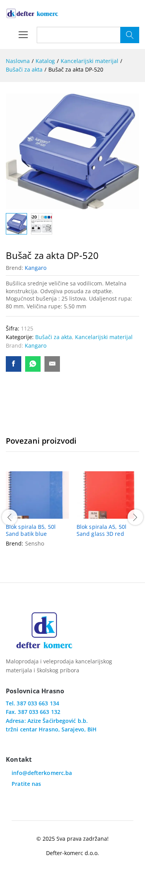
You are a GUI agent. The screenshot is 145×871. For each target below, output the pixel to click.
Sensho (34, 543)
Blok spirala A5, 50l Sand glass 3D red (101, 530)
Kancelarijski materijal (104, 337)
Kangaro (35, 267)
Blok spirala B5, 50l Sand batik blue (31, 530)
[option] (37, 516)
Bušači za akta (53, 337)
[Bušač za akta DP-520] (13, 364)
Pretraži (129, 35)
